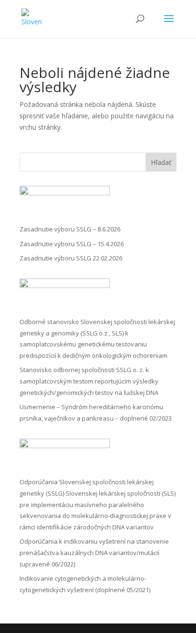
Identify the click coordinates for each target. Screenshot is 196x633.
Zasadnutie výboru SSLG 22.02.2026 (71, 258)
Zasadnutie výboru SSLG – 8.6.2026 (70, 229)
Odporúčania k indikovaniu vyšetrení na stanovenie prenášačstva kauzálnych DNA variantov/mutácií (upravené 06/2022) (94, 552)
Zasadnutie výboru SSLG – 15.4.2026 (72, 244)
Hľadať (161, 162)
